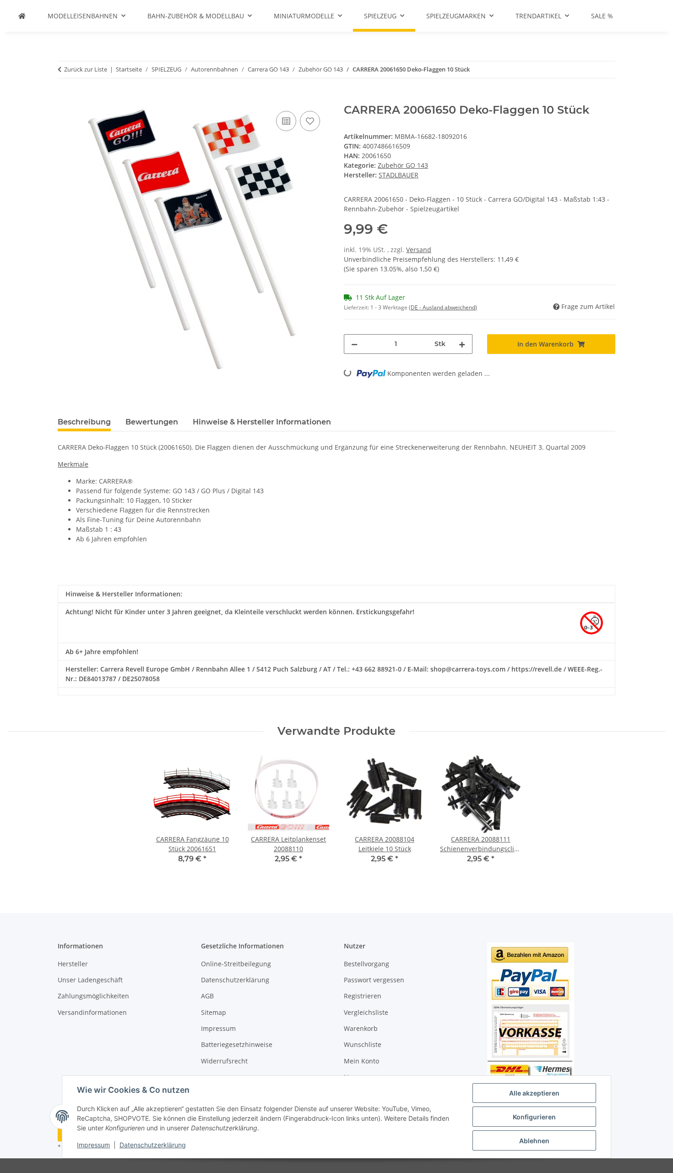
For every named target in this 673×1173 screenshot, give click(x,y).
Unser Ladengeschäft (90, 979)
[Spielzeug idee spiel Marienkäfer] (22, 16)
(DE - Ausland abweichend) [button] (443, 307)
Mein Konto (361, 1061)
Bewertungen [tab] (151, 422)
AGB (207, 995)
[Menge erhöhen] (462, 344)
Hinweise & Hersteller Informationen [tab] (262, 422)
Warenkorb (361, 1028)
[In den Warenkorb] (65, 99)
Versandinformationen (92, 1012)
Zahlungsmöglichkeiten (93, 995)
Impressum (93, 1145)
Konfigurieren (534, 1117)
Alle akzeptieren (534, 1093)
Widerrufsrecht (224, 1061)
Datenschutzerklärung (152, 1145)
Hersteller (73, 963)
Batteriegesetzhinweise (236, 1044)
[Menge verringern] (354, 344)
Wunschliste (362, 1044)
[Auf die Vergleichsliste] (286, 121)
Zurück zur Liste (85, 69)
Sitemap (213, 1012)
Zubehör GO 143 (403, 165)
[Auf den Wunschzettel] (310, 121)
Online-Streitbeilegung (236, 963)
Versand (418, 249)
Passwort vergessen (374, 979)
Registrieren (362, 995)
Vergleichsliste (366, 1012)
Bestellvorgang (366, 963)
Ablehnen (534, 1141)
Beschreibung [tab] (84, 422)
